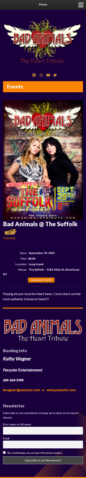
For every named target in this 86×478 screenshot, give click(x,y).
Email (6, 438)
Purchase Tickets (41, 280)
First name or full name (17, 424)
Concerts (9, 238)
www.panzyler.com (61, 390)
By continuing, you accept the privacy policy (34, 452)
